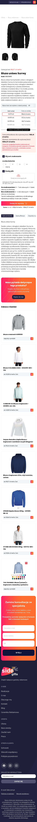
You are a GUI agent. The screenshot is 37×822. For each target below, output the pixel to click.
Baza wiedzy (6, 728)
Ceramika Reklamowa (10, 712)
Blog (3, 708)
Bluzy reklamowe (13, 17)
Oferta (3, 17)
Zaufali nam (6, 732)
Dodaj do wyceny (17, 203)
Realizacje (5, 691)
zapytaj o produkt (9, 338)
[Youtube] (16, 766)
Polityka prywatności (9, 756)
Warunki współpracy (9, 752)
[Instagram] (10, 766)
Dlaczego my (6, 700)
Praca (3, 736)
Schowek (5, 748)
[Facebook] (4, 766)
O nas (3, 695)
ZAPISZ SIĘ (18, 781)
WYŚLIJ (18, 653)
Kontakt (4, 704)
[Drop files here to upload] (18, 177)
